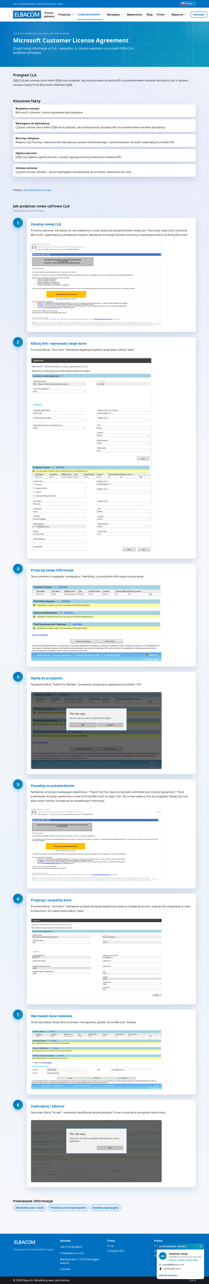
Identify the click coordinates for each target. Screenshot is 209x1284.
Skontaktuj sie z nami (30, 1207)
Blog (150, 14)
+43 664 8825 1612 (169, 1268)
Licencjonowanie (90, 14)
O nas (110, 1246)
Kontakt (198, 14)
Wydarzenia (134, 14)
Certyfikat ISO (115, 1251)
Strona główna (49, 14)
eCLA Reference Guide (37, 190)
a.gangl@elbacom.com (171, 1264)
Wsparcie (178, 14)
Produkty (65, 14)
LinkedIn (65, 1269)
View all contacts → (169, 1275)
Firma (162, 14)
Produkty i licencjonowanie (68, 1207)
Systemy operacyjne (106, 1207)
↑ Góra (192, 1280)
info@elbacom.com (72, 1253)
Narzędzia (115, 14)
